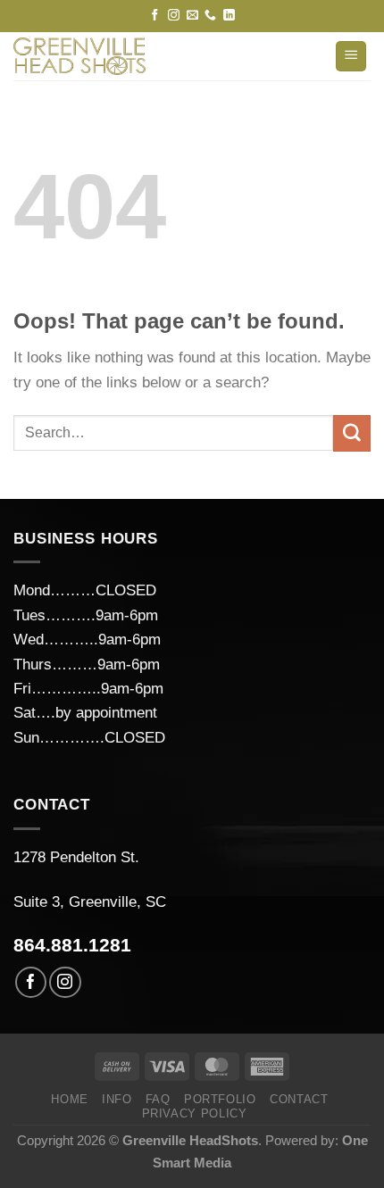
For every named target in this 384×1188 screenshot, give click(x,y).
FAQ (158, 1099)
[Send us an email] (192, 15)
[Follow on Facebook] (155, 15)
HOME (69, 1099)
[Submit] (352, 434)
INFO (117, 1099)
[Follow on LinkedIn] (229, 15)
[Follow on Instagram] (173, 15)
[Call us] (210, 15)
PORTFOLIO (220, 1099)
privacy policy (194, 1113)
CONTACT (299, 1099)
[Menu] (351, 56)
